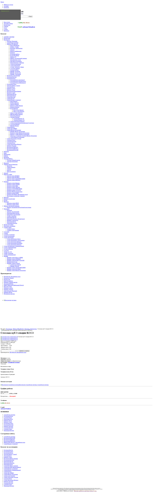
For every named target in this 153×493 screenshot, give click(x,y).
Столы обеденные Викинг (17, 121)
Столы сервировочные (10, 247)
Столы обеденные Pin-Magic (14, 243)
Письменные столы (15, 60)
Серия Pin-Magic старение (11, 465)
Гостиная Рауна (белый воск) (18, 81)
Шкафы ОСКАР (14, 266)
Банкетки (9, 166)
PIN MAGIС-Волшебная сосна (12, 276)
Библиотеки (7, 154)
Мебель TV (13, 57)
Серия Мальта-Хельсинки (14, 130)
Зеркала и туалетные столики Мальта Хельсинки (23, 135)
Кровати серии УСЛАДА (14, 190)
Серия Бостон (11, 98)
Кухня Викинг (14, 108)
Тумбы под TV (8, 252)
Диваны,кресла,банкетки (10, 164)
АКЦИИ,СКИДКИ (9, 37)
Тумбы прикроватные (10, 254)
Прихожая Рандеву (12, 223)
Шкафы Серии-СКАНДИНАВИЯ (16, 267)
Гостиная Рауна (11, 78)
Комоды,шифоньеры (15, 51)
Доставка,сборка (8, 23)
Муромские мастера (9, 293)
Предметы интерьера (16, 61)
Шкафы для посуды (15, 72)
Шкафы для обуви (15, 71)
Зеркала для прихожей (13, 211)
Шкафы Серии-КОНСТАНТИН (15, 260)
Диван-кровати (11, 167)
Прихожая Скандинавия (13, 214)
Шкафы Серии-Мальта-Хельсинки (16, 270)
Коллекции (7, 39)
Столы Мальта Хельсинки (17, 137)
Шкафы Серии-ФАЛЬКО (14, 269)
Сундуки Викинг (15, 124)
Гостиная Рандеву (12, 77)
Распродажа (7, 25)
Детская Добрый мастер (13, 160)
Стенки (6, 233)
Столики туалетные (9, 234)
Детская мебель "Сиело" (13, 85)
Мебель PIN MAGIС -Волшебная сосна (14, 442)
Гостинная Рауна (8, 416)
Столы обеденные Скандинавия (15, 240)
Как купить (7, 22)
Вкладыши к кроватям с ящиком (16, 196)
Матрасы (6, 201)
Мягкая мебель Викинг (16, 114)
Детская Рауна (11, 87)
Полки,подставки (8, 224)
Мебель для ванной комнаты (11, 206)
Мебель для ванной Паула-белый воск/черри (19, 207)
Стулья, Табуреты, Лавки (17, 67)
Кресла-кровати (11, 171)
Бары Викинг (14, 101)
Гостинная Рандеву (9, 460)
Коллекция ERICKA (12, 147)
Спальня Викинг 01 (18, 118)
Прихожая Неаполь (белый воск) (16, 219)
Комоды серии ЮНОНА (13, 180)
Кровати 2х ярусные (9, 198)
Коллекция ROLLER (12, 150)
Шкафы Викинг (14, 125)
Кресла (9, 170)
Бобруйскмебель (8, 281)
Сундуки (6, 250)
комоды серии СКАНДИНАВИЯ (16, 178)
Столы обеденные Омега (14, 239)
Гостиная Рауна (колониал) (17, 80)
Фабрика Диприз (8, 289)
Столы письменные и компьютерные (14, 246)
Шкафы (6, 256)
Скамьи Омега (11, 229)
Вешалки (6, 163)
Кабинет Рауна (11, 90)
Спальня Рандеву (11, 141)
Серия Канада (11, 127)
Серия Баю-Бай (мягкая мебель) (12, 467)
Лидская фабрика (8, 283)
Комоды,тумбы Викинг (16, 105)
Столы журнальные (15, 64)
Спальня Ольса (11, 140)
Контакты (6, 30)
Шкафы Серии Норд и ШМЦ (15, 257)
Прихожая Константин (13, 213)
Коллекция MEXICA (12, 148)
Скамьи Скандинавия (13, 230)
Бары (5, 153)
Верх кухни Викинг (18, 111)
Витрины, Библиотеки (16, 48)
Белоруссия (7, 279)
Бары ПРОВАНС (15, 45)
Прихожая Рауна (11, 95)
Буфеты (6, 156)
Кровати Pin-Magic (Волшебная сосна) (17, 194)
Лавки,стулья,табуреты (16, 113)
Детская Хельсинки (12, 161)
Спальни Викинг (15, 117)
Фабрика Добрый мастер (10, 282)
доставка (6, 6)
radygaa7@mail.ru (28, 27)
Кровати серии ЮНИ (13, 193)
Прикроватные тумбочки (17, 62)
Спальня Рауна (11, 143)
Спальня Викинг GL (19, 120)
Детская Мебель (8, 158)
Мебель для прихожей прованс (18, 58)
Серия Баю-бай (11, 97)
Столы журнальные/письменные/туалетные (22, 123)
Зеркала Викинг (14, 104)
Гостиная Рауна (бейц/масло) (18, 82)
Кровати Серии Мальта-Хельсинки (19, 133)
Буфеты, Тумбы (14, 47)
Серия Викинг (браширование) (12, 470)
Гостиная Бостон (8, 450)
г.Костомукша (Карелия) (10, 291)
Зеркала (12, 49)
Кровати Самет (11, 92)
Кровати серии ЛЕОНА (13, 187)
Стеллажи (6, 231)
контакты (6, 7)
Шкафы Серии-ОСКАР (13, 263)
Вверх (2, 2)
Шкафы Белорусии (12, 262)
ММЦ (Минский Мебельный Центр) (14, 285)
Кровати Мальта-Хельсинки (14, 191)
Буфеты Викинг (14, 102)
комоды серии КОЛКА (13, 177)
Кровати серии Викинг (13, 183)
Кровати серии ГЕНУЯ (13, 184)
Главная (6, 26)
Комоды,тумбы (8, 174)
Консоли (6, 197)
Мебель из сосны (8, 4)
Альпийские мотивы (12, 42)
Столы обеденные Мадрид (14, 144)
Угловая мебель (14, 70)
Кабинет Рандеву (11, 145)
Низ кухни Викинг (18, 110)
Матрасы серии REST (13, 203)
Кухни (5, 200)
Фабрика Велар (8, 292)
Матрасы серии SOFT (13, 204)
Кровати (12, 52)
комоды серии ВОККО (13, 176)
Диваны (9, 168)
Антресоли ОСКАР (15, 264)
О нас (5, 27)
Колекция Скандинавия (13, 75)
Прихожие (6, 209)
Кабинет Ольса (11, 88)
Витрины (6, 157)
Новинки (6, 151)
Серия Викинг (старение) (14, 100)
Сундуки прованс (15, 68)
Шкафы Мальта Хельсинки (17, 131)
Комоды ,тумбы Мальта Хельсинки (19, 134)
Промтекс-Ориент (9, 278)
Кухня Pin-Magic (14, 55)
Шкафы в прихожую (12, 220)
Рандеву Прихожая (12, 41)
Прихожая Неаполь (9, 463)
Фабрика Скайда (8, 288)
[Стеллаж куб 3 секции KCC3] (9, 336)
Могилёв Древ (8, 286)
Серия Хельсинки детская (14, 138)
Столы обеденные (15, 65)
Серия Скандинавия (9, 476)
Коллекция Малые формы (14, 91)
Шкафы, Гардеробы (15, 74)
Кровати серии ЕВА (12, 186)
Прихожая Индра (11, 94)
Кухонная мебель (14, 54)
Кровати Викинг (14, 107)
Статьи (6, 29)
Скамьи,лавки (7, 227)
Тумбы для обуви (11, 216)
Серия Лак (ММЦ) (12, 128)
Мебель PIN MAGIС (12, 44)
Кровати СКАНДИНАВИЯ (14, 188)
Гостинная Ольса (11, 84)
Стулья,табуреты (8, 249)
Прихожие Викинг (15, 115)
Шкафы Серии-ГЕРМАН (14, 259)
